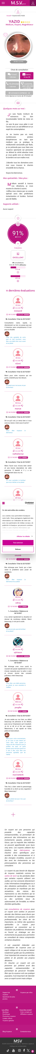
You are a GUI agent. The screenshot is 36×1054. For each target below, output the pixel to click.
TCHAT (13, 76)
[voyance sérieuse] (18, 1041)
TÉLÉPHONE (13, 85)
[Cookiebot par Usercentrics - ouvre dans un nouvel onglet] (25, 503)
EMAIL (27, 76)
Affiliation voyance (26, 1014)
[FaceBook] (24, 1050)
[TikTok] (8, 1051)
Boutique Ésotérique (6, 1013)
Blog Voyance (7, 1031)
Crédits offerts (7, 1018)
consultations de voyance (19, 909)
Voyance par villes (26, 992)
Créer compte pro (26, 1012)
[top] (32, 1051)
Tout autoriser (18, 543)
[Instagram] (19, 1050)
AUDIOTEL (27, 85)
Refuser (18, 549)
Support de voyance (6, 994)
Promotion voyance (9, 1016)
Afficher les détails (23, 536)
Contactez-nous (25, 1031)
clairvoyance (25, 850)
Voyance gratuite (8, 1020)
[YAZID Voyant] (18, 2)
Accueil (8, 15)
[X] (28, 1051)
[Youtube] (13, 1050)
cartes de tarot (10, 876)
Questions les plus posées (9, 998)
